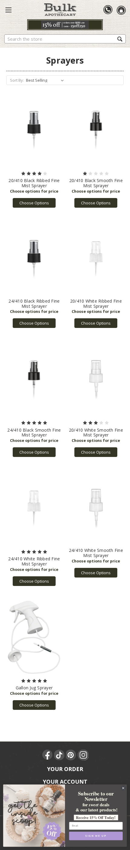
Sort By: (17, 80)
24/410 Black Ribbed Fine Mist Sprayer (34, 303)
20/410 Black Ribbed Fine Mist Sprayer (34, 183)
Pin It (71, 755)
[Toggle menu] (8, 9)
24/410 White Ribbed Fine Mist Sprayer (34, 561)
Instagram (83, 755)
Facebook (47, 755)
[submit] (120, 38)
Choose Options (34, 203)
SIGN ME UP (95, 836)
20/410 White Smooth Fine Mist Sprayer (96, 432)
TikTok (59, 755)
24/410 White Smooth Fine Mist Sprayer (96, 552)
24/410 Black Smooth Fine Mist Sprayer (34, 432)
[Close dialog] (123, 788)
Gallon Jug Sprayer (34, 688)
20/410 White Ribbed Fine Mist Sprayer (96, 303)
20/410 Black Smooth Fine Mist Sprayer (96, 183)
